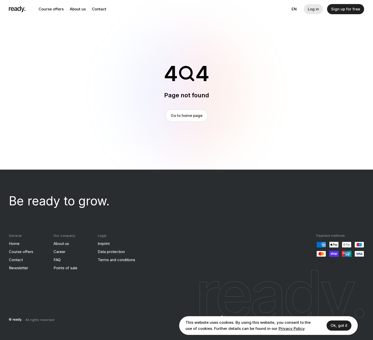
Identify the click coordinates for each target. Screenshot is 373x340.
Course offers (51, 9)
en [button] (294, 9)
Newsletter (18, 267)
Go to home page (186, 115)
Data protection (111, 251)
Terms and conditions (116, 259)
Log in (313, 9)
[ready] (17, 9)
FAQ (57, 259)
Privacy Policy (291, 328)
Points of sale (65, 267)
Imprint (104, 243)
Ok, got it (339, 325)
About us (78, 9)
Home (14, 243)
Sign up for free (345, 9)
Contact (99, 9)
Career (59, 251)
